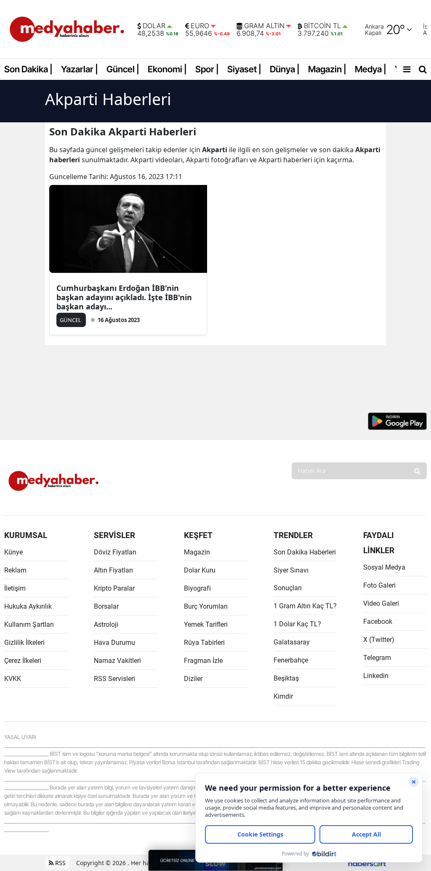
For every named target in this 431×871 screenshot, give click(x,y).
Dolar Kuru (200, 570)
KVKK (12, 679)
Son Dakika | (28, 69)
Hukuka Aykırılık (28, 606)
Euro (200, 26)
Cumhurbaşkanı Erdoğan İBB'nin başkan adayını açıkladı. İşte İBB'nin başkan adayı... (124, 297)
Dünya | (285, 69)
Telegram (377, 658)
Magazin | (327, 69)
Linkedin (375, 676)
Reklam (15, 570)
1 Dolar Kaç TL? (297, 624)
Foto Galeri (379, 585)
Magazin (197, 552)
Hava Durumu (114, 643)
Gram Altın (264, 26)
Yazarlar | (79, 69)
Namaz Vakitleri (117, 661)
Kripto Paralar (114, 588)
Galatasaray (292, 642)
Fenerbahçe (291, 660)
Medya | (370, 69)
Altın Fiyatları (113, 570)
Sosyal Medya (384, 567)
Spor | (207, 69)
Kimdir (283, 696)
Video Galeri (381, 603)
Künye (13, 552)
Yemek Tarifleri (206, 624)
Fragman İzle (203, 661)
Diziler (193, 679)
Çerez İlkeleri (22, 661)
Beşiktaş (286, 678)
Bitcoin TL (322, 26)
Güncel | (122, 69)
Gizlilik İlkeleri (24, 643)
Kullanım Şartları (29, 624)
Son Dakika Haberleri (305, 552)
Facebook (377, 622)
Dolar (154, 26)
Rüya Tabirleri (204, 643)
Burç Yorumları (206, 606)
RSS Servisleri (114, 679)
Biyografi (197, 588)
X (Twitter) (378, 640)
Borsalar (106, 606)
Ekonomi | (167, 69)
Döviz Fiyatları (115, 552)
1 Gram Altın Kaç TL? (305, 606)
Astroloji (106, 624)
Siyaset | (244, 69)
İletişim (15, 588)
